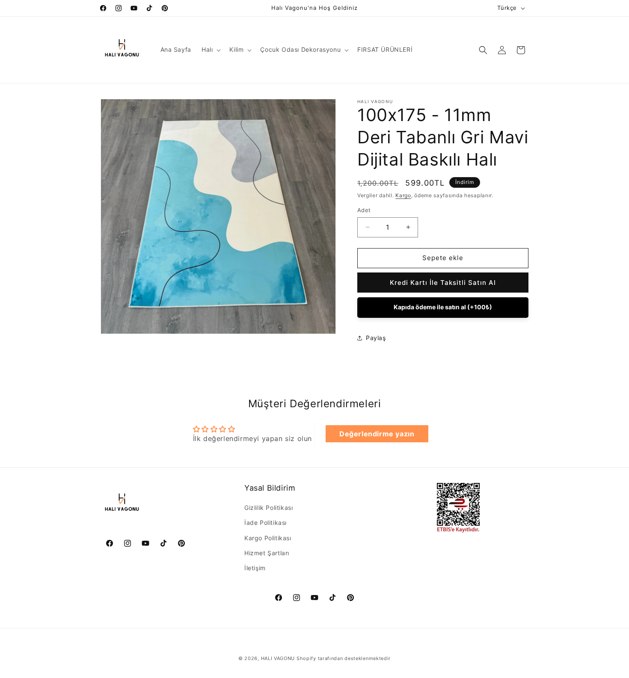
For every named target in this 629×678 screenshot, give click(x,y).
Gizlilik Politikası (268, 508)
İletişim (255, 568)
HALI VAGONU (278, 658)
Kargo (403, 195)
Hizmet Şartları (266, 553)
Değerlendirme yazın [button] (376, 433)
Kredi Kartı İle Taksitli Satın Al (443, 282)
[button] (210, 50)
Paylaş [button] (376, 337)
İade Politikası (265, 523)
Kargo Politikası (267, 538)
